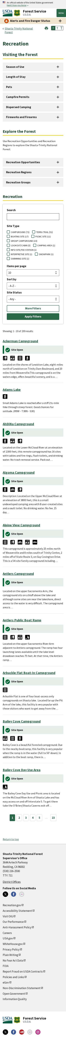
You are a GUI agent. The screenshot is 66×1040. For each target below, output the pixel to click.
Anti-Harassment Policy (17, 927)
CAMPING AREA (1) (46, 245)
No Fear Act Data (13, 960)
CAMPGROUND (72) (20, 232)
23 (53, 818)
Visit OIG (8, 916)
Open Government (14, 994)
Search (11, 210)
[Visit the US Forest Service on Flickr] (29, 1032)
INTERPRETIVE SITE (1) (21, 254)
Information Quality (15, 999)
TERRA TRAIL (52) (44, 232)
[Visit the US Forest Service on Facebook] (13, 1032)
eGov (6, 982)
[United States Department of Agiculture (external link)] (8, 13)
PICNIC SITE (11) (43, 236)
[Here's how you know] (33, 4)
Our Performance (13, 922)
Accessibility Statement (17, 911)
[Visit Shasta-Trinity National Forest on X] (5, 894)
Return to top (11, 839)
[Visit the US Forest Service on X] (5, 1032)
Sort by (11, 279)
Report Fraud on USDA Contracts (23, 971)
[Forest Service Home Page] (17, 13)
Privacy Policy (11, 949)
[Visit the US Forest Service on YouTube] (21, 1032)
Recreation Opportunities (23, 162)
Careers (7, 933)
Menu (61, 13)
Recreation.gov (12, 905)
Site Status (14, 292)
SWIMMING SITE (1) (20, 258)
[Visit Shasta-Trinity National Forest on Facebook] (13, 894)
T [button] (53, 28)
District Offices (12, 882)
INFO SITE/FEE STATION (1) (24, 249)
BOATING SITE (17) (20, 236)
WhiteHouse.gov (13, 944)
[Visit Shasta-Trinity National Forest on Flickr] (21, 894)
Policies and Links (13, 977)
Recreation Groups (18, 182)
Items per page (16, 266)
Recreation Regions (18, 172)
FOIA (5, 966)
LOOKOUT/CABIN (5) (20, 245)
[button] (46, 27)
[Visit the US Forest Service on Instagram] (38, 1032)
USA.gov (8, 938)
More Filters (33, 308)
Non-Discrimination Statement (21, 988)
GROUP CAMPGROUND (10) (24, 240)
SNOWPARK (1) (46, 254)
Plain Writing (10, 955)
